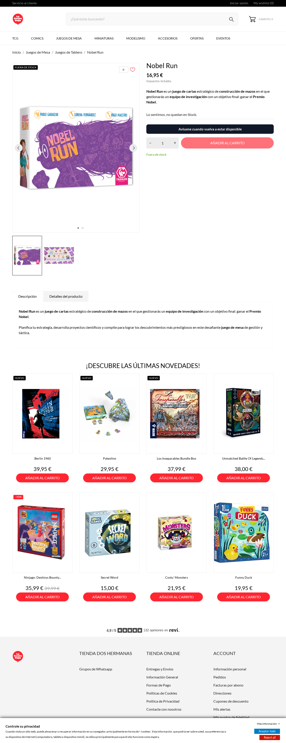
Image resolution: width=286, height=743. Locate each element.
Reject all (269, 737)
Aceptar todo (267, 731)
